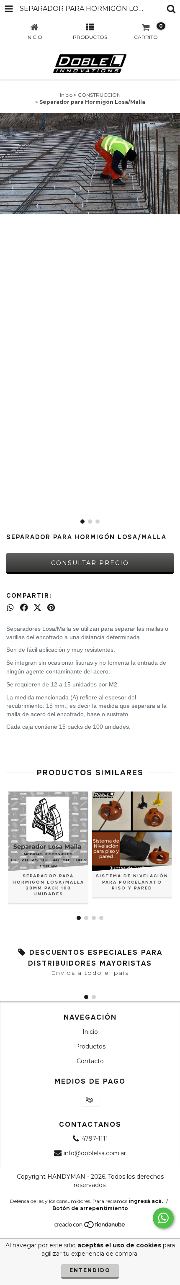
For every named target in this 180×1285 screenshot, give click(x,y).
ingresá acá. (146, 1201)
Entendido (90, 1270)
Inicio (66, 95)
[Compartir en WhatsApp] (10, 608)
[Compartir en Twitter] (37, 608)
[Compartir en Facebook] (24, 608)
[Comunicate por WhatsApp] (163, 1218)
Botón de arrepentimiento (90, 1208)
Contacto (90, 1061)
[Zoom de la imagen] (171, 122)
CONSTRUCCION (99, 95)
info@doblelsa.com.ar (95, 1153)
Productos (90, 1046)
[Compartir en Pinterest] (51, 608)
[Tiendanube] (90, 1226)
